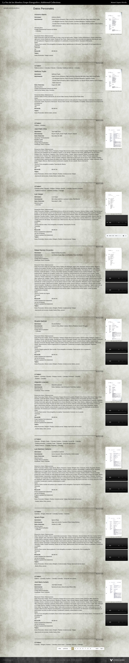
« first (59, 648)
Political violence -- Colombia (42, 68)
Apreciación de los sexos (41, 176)
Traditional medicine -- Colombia (71, 68)
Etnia (63, 176)
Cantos (59, 176)
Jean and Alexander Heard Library (48, 660)
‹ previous (65, 648)
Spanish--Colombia (77, 188)
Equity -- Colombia (51, 441)
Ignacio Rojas (55, 520)
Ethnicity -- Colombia (77, 644)
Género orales (48, 112)
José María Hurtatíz (57, 584)
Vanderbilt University (8, 660)
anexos (51, 55)
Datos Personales (39, 55)
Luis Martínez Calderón (58, 451)
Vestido (51, 176)
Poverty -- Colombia (62, 376)
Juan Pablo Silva (56, 131)
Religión (55, 173)
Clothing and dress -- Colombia (43, 443)
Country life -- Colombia (74, 441)
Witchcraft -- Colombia (52, 513)
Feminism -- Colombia (74, 376)
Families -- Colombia (58, 190)
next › (97, 648)
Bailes (55, 176)
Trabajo (47, 55)
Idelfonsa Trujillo (56, 74)
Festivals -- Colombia (56, 68)
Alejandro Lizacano (57, 385)
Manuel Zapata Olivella (119, 2)
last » (101, 648)
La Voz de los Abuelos (12, 2)
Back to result (99, 63)
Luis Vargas (55, 197)
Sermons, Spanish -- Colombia (63, 188)
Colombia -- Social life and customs (67, 578)
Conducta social (67, 173)
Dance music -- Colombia (64, 644)
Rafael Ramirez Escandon (59, 252)
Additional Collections (50, 2)
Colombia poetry (38, 188)
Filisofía (60, 173)
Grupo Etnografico (31, 2)
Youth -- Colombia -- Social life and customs (63, 443)
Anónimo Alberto (56, 17)
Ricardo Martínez (56, 324)
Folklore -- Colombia (39, 125)
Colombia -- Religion (49, 188)
